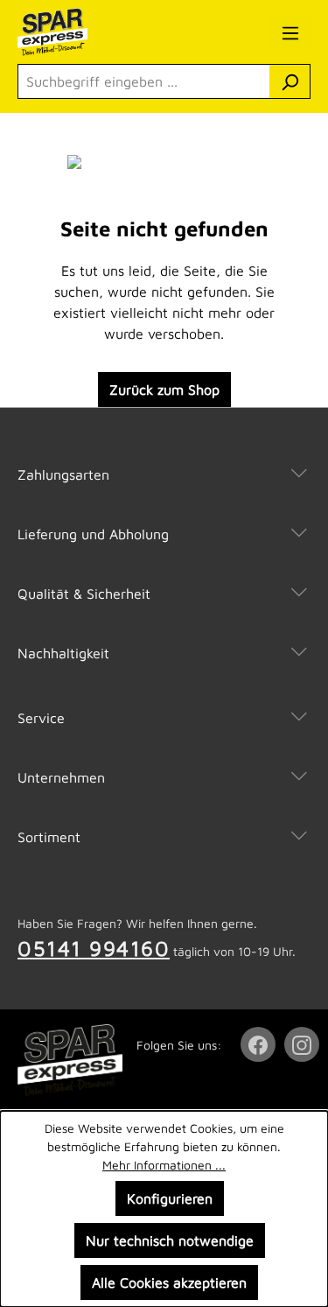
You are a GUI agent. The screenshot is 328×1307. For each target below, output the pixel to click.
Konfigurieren (170, 1198)
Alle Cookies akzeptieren (169, 1282)
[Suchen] (290, 81)
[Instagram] (303, 1044)
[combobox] (143, 81)
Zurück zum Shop (164, 389)
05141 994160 (93, 948)
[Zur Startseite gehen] (95, 32)
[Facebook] (260, 1044)
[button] (164, 457)
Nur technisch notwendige (170, 1240)
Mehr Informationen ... (164, 1164)
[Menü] (290, 32)
